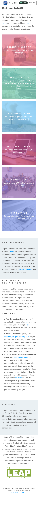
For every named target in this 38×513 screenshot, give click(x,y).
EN (21, 3)
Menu (32, 3)
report (4, 23)
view (27, 23)
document (28, 269)
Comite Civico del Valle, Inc (19, 493)
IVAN (12, 252)
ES (25, 3)
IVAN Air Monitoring (21, 357)
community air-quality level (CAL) (16, 337)
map (26, 322)
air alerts (18, 378)
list (28, 325)
